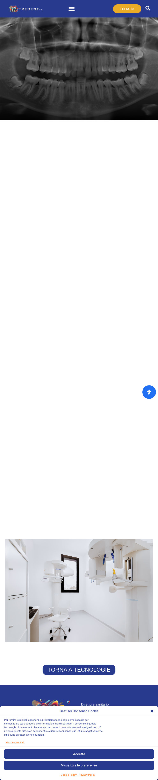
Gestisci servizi (15, 742)
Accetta (79, 754)
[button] (152, 711)
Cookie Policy (69, 774)
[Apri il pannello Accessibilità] (149, 392)
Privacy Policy (87, 774)
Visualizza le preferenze (79, 765)
